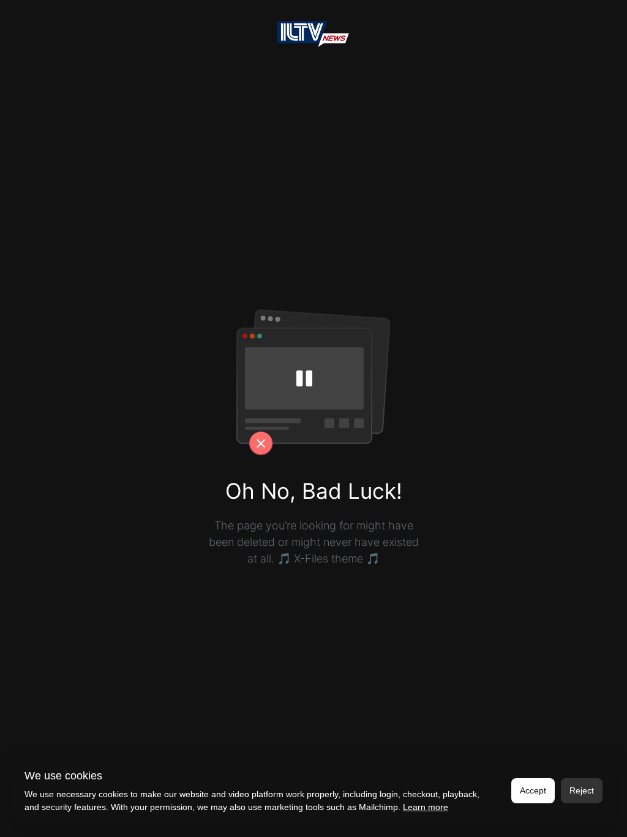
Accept (533, 790)
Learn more (425, 807)
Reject (581, 790)
